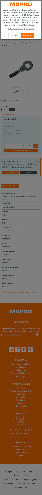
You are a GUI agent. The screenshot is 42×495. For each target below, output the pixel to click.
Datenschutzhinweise (15, 29)
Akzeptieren (27, 35)
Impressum (30, 29)
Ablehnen (14, 35)
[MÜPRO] (21, 4)
